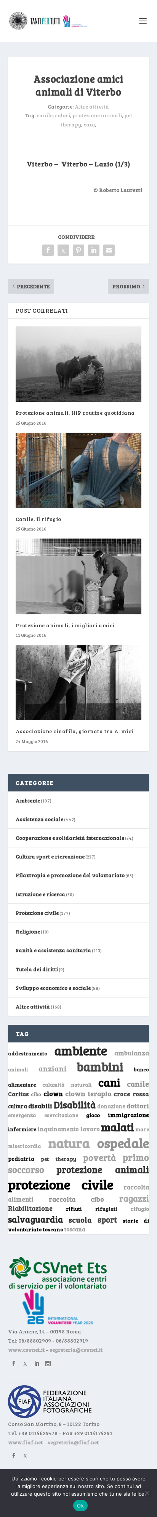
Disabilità (75, 1104)
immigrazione (128, 1115)
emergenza (22, 1115)
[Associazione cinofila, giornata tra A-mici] (79, 682)
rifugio (140, 1208)
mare (142, 1129)
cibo (36, 1094)
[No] (146, 1493)
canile (45, 115)
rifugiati (106, 1208)
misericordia (24, 1146)
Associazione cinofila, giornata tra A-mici (74, 731)
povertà (99, 1157)
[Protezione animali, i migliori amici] (79, 576)
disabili (40, 1105)
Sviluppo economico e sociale (53, 987)
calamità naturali (67, 1084)
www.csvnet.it (26, 1349)
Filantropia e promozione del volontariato (70, 875)
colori (62, 115)
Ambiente (28, 800)
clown (53, 1093)
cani (89, 124)
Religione (28, 931)
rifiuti (74, 1208)
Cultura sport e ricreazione (50, 856)
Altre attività (92, 106)
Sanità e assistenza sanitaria (53, 950)
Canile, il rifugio (38, 519)
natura (69, 1142)
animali (18, 1069)
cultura (17, 1106)
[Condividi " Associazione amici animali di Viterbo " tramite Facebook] (48, 250)
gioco (93, 1115)
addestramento (27, 1053)
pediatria (21, 1158)
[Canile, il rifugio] (79, 470)
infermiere (22, 1129)
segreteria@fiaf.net (73, 1442)
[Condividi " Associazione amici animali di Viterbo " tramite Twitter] (63, 250)
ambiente (80, 1050)
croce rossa (131, 1094)
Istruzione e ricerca (40, 894)
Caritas (18, 1094)
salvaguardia (35, 1219)
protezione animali (97, 115)
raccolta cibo (76, 1199)
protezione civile (61, 1184)
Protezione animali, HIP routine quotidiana (75, 412)
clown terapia (88, 1093)
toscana (74, 1229)
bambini (100, 1066)
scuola (80, 1219)
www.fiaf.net (25, 1442)
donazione (111, 1106)
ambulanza (131, 1053)
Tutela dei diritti (37, 969)
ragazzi (134, 1198)
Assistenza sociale (39, 819)
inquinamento (58, 1129)
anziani (52, 1068)
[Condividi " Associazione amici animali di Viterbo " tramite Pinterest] (78, 250)
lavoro (90, 1129)
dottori (138, 1105)
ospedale (123, 1143)
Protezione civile (37, 912)
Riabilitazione (30, 1208)
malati (117, 1126)
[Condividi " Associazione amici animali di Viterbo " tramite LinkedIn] (93, 250)
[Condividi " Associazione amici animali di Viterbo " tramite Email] (109, 250)
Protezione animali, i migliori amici (65, 625)
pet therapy (58, 1158)
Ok (80, 1506)
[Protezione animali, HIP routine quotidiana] (79, 364)
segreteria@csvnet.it (76, 1349)
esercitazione (61, 1115)
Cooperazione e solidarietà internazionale (70, 837)
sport (107, 1219)
